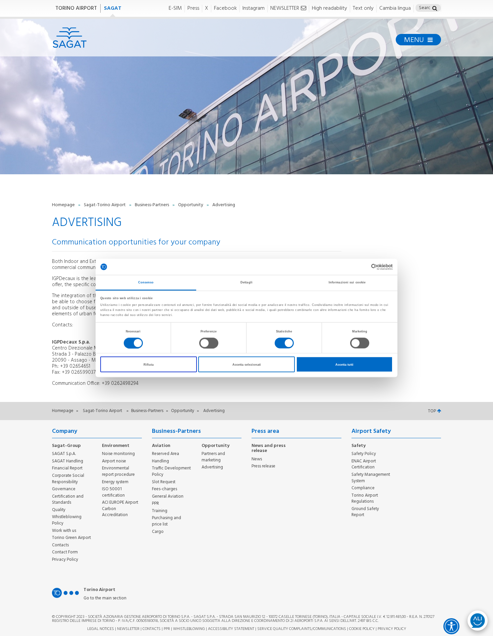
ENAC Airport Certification (363, 464)
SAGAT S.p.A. (64, 453)
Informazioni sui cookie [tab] (347, 282)
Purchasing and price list (166, 521)
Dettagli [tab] (246, 282)
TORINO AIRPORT (76, 8)
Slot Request (163, 482)
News (257, 459)
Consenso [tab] (146, 282)
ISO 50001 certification (113, 492)
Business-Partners (152, 205)
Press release (263, 466)
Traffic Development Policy (171, 471)
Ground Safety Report (365, 512)
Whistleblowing (189, 629)
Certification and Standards (68, 499)
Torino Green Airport (71, 537)
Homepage (64, 205)
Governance (63, 489)
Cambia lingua (395, 8)
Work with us (64, 530)
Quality (58, 509)
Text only (363, 8)
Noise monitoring (118, 453)
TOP (432, 411)
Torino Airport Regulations (364, 498)
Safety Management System (370, 478)
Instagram (253, 8)
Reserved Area (165, 453)
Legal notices (100, 629)
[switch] (208, 342)
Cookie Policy (362, 629)
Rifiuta (149, 364)
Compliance (363, 488)
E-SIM (175, 8)
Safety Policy (363, 453)
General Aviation (167, 496)
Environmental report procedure (118, 471)
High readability (329, 8)
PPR (155, 503)
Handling (160, 461)
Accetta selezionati (246, 364)
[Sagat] (69, 37)
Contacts (60, 545)
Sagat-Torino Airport (105, 205)
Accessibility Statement (231, 629)
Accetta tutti (344, 364)
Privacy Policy (65, 559)
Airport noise (114, 461)
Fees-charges (164, 489)
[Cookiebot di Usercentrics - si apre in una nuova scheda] (363, 267)
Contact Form (65, 552)
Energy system (115, 482)
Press (193, 8)
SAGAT (112, 8)
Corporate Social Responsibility (68, 479)
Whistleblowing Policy (66, 520)
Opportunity (191, 205)
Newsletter (128, 629)
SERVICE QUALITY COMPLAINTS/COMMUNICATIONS (301, 629)
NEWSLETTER (284, 8)
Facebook (225, 8)
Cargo (158, 531)
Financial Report (67, 468)
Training (159, 510)
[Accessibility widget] (451, 626)
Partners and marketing (213, 457)
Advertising (212, 467)
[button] (434, 9)
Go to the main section (105, 598)
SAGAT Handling (67, 461)
